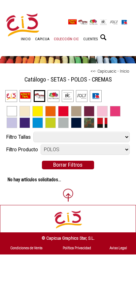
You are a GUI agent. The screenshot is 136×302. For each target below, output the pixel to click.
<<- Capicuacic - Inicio (109, 71)
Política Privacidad (77, 248)
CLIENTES (90, 39)
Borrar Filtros (68, 164)
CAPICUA (42, 39)
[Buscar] (103, 37)
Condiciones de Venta (27, 248)
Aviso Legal (118, 248)
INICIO (26, 39)
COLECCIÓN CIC (66, 39)
